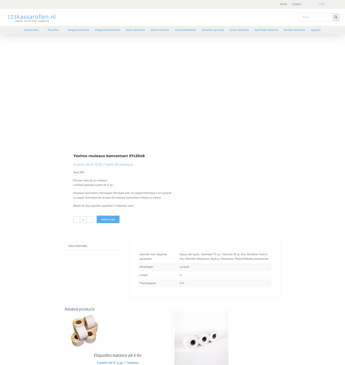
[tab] (78, 246)
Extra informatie (77, 245)
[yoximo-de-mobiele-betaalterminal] (116, 93)
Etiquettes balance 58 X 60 (117, 355)
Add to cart (108, 219)
